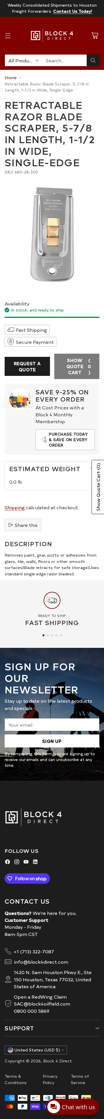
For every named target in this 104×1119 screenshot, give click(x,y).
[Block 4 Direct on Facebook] (7, 862)
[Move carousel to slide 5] (61, 635)
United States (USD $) (37, 1050)
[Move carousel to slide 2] (48, 635)
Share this (26, 525)
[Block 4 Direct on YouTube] (26, 862)
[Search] (93, 60)
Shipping (15, 507)
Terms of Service (80, 1079)
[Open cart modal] (95, 36)
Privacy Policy (50, 1079)
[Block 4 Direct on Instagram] (16, 862)
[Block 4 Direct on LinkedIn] (35, 862)
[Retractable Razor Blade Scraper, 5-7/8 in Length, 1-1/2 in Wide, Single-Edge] (52, 234)
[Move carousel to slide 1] (43, 635)
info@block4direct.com (41, 961)
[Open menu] (8, 36)
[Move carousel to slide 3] (52, 635)
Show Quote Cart (78, 366)
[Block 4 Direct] (52, 35)
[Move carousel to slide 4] (56, 635)
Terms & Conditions (16, 1079)
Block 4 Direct (57, 1061)
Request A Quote (27, 366)
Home (11, 77)
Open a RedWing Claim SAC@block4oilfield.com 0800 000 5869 (42, 1003)
